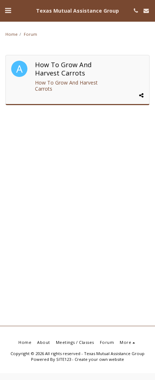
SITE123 (63, 359)
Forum (30, 34)
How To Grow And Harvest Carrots (66, 85)
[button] (8, 10)
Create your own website (99, 359)
